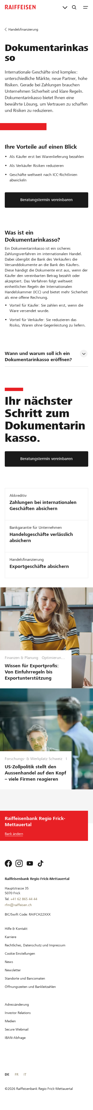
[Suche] (74, 7)
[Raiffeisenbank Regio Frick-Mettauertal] (20, 7)
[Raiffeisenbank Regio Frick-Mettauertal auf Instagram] (19, 863)
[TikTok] (40, 863)
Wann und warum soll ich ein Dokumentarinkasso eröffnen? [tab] (38, 356)
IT (25, 1074)
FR (16, 1074)
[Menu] (85, 7)
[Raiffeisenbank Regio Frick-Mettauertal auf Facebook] (8, 863)
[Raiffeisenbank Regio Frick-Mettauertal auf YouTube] (29, 863)
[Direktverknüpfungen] (65, 7)
